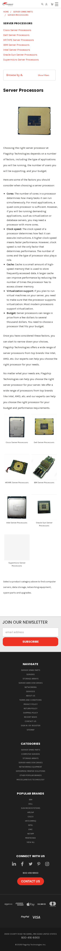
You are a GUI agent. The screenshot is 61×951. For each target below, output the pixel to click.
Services (30, 691)
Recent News (30, 717)
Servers (30, 674)
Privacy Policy (31, 704)
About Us (30, 696)
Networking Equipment (30, 767)
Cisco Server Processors (17, 30)
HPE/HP (30, 812)
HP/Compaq (30, 821)
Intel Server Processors (16, 49)
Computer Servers (30, 754)
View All (30, 842)
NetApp (30, 834)
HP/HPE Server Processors (18, 39)
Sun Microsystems (30, 808)
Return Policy (30, 708)
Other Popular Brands (31, 775)
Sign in (24, 725)
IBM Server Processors (16, 44)
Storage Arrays (31, 679)
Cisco (31, 816)
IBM (30, 799)
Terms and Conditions (30, 700)
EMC (30, 829)
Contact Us (30, 721)
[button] (29, 75)
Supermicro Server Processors (21, 59)
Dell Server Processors (16, 35)
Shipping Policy (30, 713)
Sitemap (30, 730)
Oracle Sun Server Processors (20, 54)
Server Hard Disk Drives (31, 683)
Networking (31, 687)
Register (36, 725)
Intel (30, 825)
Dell (30, 804)
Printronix (30, 838)
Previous (5, 948)
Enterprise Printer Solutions (30, 771)
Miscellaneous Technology (30, 779)
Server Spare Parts (30, 670)
